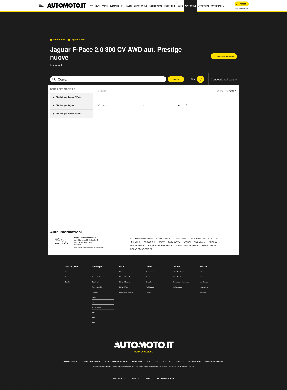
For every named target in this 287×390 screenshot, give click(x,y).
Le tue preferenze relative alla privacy (47, 388)
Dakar (94, 297)
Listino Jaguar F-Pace (187, 245)
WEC (93, 313)
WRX (93, 323)
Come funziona (150, 272)
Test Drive (181, 238)
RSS (156, 362)
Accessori (149, 241)
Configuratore (164, 238)
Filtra (193, 79)
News (67, 272)
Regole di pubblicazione (116, 362)
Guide (149, 266)
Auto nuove (59, 39)
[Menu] (41, 5)
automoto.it (119, 378)
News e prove (71, 266)
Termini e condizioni (91, 362)
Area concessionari (241, 8)
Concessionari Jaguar (224, 79)
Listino (176, 266)
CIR (93, 302)
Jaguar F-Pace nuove (169, 241)
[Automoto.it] (66, 5)
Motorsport (98, 266)
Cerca (176, 79)
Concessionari (204, 287)
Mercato (204, 266)
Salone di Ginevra (124, 282)
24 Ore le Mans (96, 308)
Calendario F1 (96, 277)
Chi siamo (167, 362)
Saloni (122, 266)
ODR (148, 362)
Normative (149, 282)
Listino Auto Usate (178, 277)
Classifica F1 (96, 282)
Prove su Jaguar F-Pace (160, 245)
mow (148, 378)
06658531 (77, 244)
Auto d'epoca (204, 282)
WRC (93, 318)
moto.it (135, 378)
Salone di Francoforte (125, 277)
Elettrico (67, 282)
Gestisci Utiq (194, 362)
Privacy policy (70, 362)
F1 (93, 272)
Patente (148, 292)
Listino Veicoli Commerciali (181, 282)
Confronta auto (177, 287)
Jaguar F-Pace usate (194, 241)
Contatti (180, 362)
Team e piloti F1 (97, 287)
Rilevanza (229, 90)
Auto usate (203, 277)
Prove (67, 277)
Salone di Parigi (123, 287)
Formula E (95, 292)
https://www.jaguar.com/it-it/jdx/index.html (88, 247)
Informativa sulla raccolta (13, 388)
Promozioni (203, 292)
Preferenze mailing (214, 362)
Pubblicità (137, 362)
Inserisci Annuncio (226, 56)
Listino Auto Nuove (178, 272)
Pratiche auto (150, 287)
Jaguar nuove (78, 39)
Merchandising (199, 238)
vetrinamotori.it (165, 378)
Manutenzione (150, 277)
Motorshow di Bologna (126, 292)
